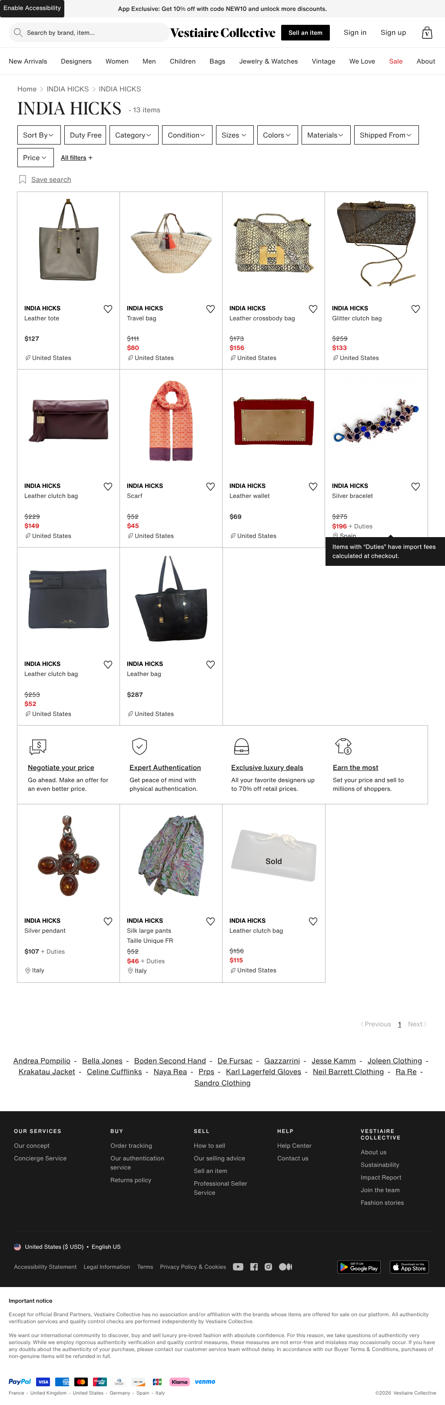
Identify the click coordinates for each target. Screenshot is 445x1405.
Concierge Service (40, 1158)
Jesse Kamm (334, 1060)
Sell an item (305, 32)
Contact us (293, 1158)
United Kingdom (48, 1393)
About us (373, 1152)
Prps (206, 1071)
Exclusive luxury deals (267, 767)
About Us (431, 61)
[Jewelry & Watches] (304, 61)
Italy (160, 1393)
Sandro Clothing (222, 1083)
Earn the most (356, 767)
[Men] (162, 61)
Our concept (32, 1145)
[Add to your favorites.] (108, 309)
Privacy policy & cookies (193, 1267)
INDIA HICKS (67, 89)
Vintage (323, 61)
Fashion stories (382, 1202)
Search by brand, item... (61, 32)
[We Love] (382, 61)
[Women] (135, 61)
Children (183, 61)
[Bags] (232, 61)
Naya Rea (170, 1071)
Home (27, 89)
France (16, 1393)
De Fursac (235, 1060)
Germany (120, 1393)
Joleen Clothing (395, 1060)
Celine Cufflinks (114, 1071)
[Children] (202, 61)
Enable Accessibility (32, 8)
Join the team (380, 1190)
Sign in (355, 32)
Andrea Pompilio (41, 1060)
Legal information (106, 1267)
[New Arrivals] (53, 61)
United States (88, 1393)
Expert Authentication (165, 767)
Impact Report (381, 1177)
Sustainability (380, 1165)
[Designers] (98, 61)
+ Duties (360, 526)
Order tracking (131, 1145)
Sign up (393, 32)
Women (117, 61)
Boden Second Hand (170, 1060)
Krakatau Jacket (47, 1071)
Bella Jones (102, 1060)
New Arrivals (28, 61)
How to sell (209, 1145)
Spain (142, 1393)
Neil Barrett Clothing (348, 1071)
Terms (145, 1267)
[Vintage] (342, 61)
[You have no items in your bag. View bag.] (427, 33)
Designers (76, 61)
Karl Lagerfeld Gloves (263, 1071)
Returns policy (130, 1180)
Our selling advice (219, 1158)
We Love (362, 61)
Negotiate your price (61, 767)
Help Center (294, 1145)
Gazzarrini (282, 1060)
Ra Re (405, 1071)
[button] (427, 33)
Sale (396, 61)
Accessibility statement (45, 1267)
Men (149, 61)
